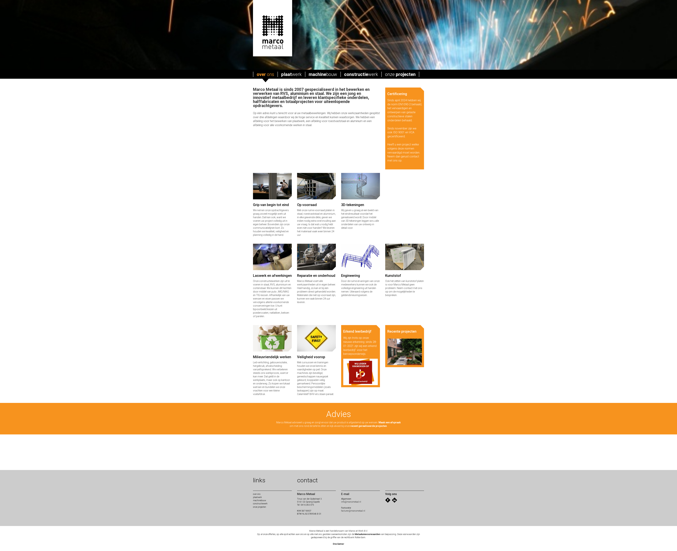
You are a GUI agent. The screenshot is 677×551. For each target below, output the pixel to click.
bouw (323, 74)
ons (265, 74)
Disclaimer (338, 544)
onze (400, 74)
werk (291, 74)
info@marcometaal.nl (351, 502)
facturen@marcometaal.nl (353, 511)
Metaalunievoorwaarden (367, 534)
